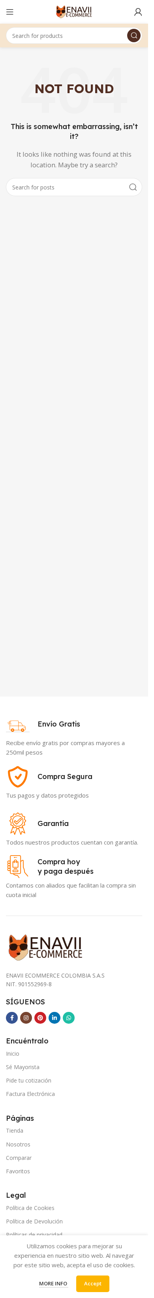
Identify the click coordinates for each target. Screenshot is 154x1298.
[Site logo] (74, 11)
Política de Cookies (30, 1208)
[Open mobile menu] (10, 12)
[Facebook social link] (12, 1018)
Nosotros (18, 1144)
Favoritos (18, 1171)
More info (53, 1283)
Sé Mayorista (22, 1067)
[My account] (138, 12)
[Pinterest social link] (40, 1018)
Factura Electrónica (30, 1094)
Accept (92, 1283)
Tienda (14, 1130)
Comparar (19, 1157)
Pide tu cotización (28, 1080)
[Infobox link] (43, 724)
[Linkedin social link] (54, 1018)
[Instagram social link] (26, 1018)
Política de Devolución (34, 1221)
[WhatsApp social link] (69, 1018)
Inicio (12, 1053)
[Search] (134, 35)
